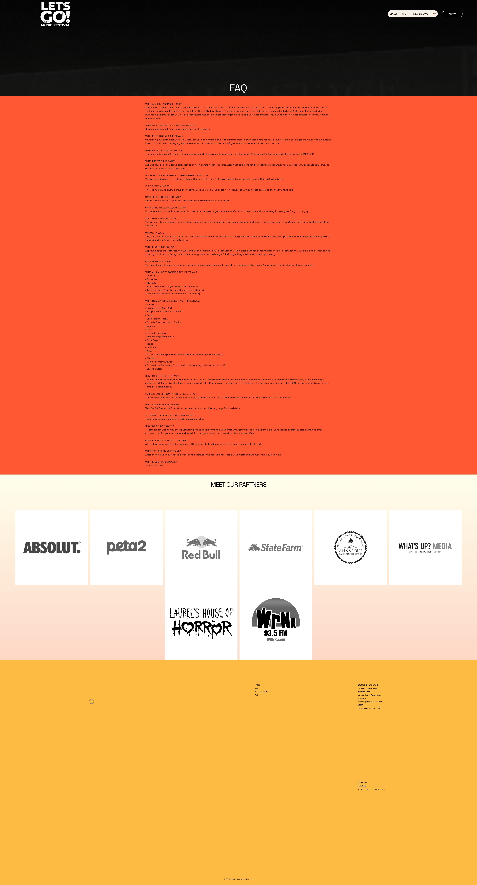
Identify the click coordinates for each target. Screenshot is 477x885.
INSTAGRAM (363, 782)
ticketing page (215, 408)
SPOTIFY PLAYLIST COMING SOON (371, 789)
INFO (256, 688)
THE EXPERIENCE (261, 692)
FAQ (256, 695)
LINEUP (257, 685)
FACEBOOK (362, 786)
